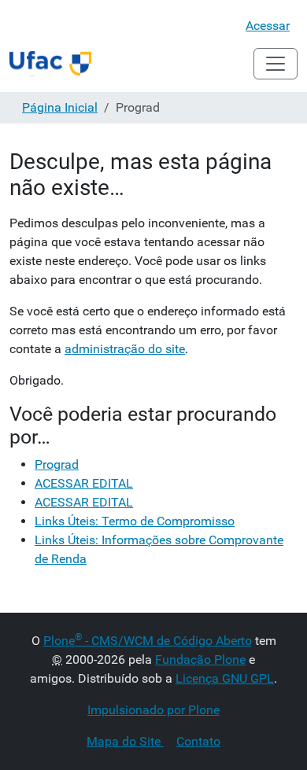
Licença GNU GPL (225, 678)
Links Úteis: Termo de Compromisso (135, 521)
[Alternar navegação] (275, 63)
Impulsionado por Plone (153, 709)
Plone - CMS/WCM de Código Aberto (147, 640)
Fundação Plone (200, 659)
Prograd (57, 464)
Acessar (268, 25)
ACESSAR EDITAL (84, 483)
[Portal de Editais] (50, 63)
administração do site (125, 348)
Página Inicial (60, 107)
